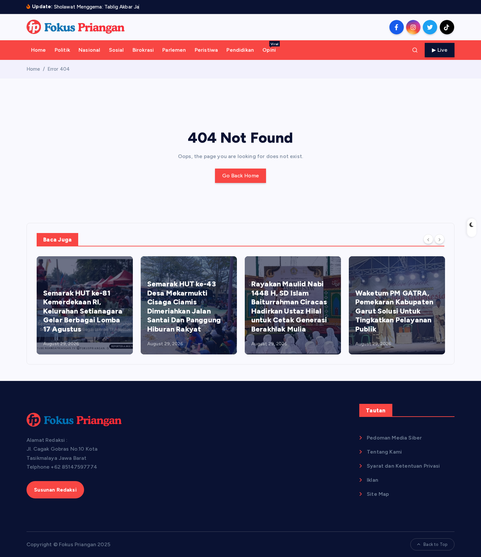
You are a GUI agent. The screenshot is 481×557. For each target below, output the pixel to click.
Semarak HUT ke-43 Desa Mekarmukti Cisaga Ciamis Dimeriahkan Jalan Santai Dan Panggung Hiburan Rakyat (184, 306)
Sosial (116, 50)
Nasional (89, 50)
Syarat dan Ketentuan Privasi (403, 466)
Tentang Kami (384, 452)
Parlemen (174, 50)
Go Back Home (240, 175)
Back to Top (435, 544)
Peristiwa (206, 50)
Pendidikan (240, 50)
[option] (85, 305)
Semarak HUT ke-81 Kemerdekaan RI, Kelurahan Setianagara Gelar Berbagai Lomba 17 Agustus (82, 311)
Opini (270, 47)
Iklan (372, 480)
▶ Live (439, 50)
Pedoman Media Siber (394, 438)
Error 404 (58, 69)
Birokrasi (143, 50)
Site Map (378, 494)
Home (38, 50)
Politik (62, 50)
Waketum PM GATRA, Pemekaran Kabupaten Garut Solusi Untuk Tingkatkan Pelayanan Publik (394, 311)
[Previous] (428, 239)
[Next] (439, 239)
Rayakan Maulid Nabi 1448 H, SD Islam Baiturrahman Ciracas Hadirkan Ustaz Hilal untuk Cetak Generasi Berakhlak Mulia (289, 306)
